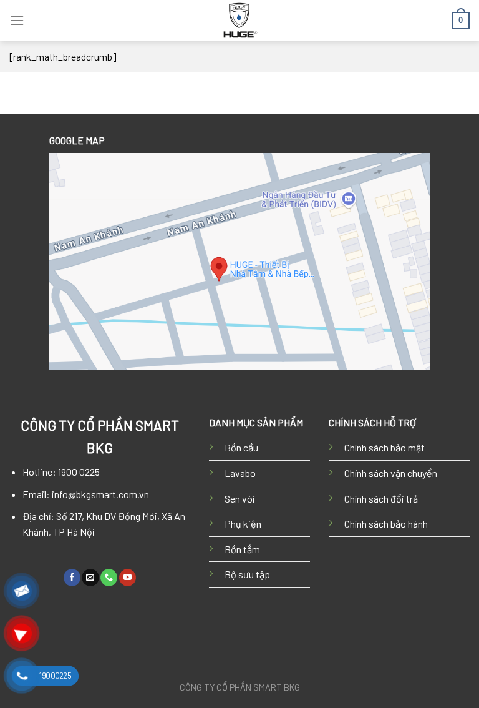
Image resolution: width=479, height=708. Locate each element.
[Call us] (108, 577)
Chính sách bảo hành (386, 523)
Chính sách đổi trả (381, 498)
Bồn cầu (241, 447)
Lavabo (240, 473)
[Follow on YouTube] (127, 577)
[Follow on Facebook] (72, 577)
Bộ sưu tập (247, 574)
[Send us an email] (90, 577)
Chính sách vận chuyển (390, 473)
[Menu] (16, 20)
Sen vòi (240, 498)
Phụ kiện (243, 523)
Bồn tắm (242, 549)
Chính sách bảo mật (384, 447)
